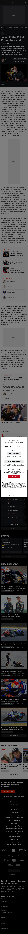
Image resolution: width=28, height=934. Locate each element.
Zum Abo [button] (14, 476)
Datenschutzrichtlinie (14, 493)
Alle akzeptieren (14, 453)
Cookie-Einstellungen (14, 495)
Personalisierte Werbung (14, 461)
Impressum (14, 492)
